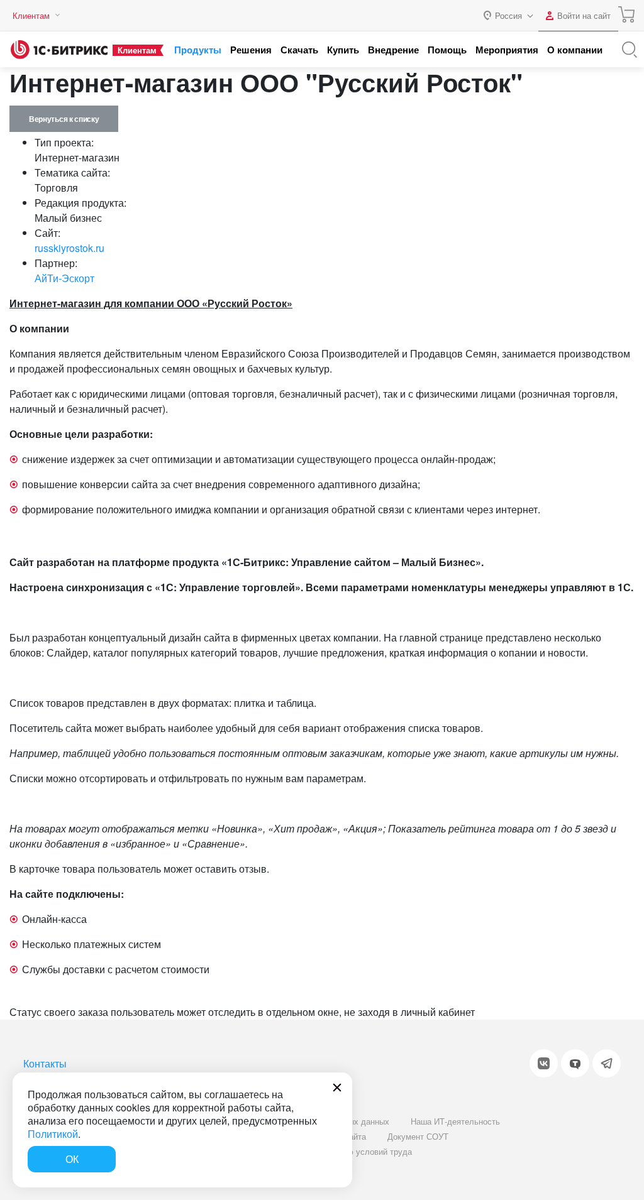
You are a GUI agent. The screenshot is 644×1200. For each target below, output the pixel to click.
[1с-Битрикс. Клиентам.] (59, 49)
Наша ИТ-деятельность (455, 1121)
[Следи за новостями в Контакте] (544, 1063)
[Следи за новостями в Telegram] (606, 1063)
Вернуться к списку (64, 118)
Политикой (53, 1133)
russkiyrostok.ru (69, 248)
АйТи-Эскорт (64, 278)
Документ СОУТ (417, 1136)
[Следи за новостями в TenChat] (575, 1063)
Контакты (45, 1063)
